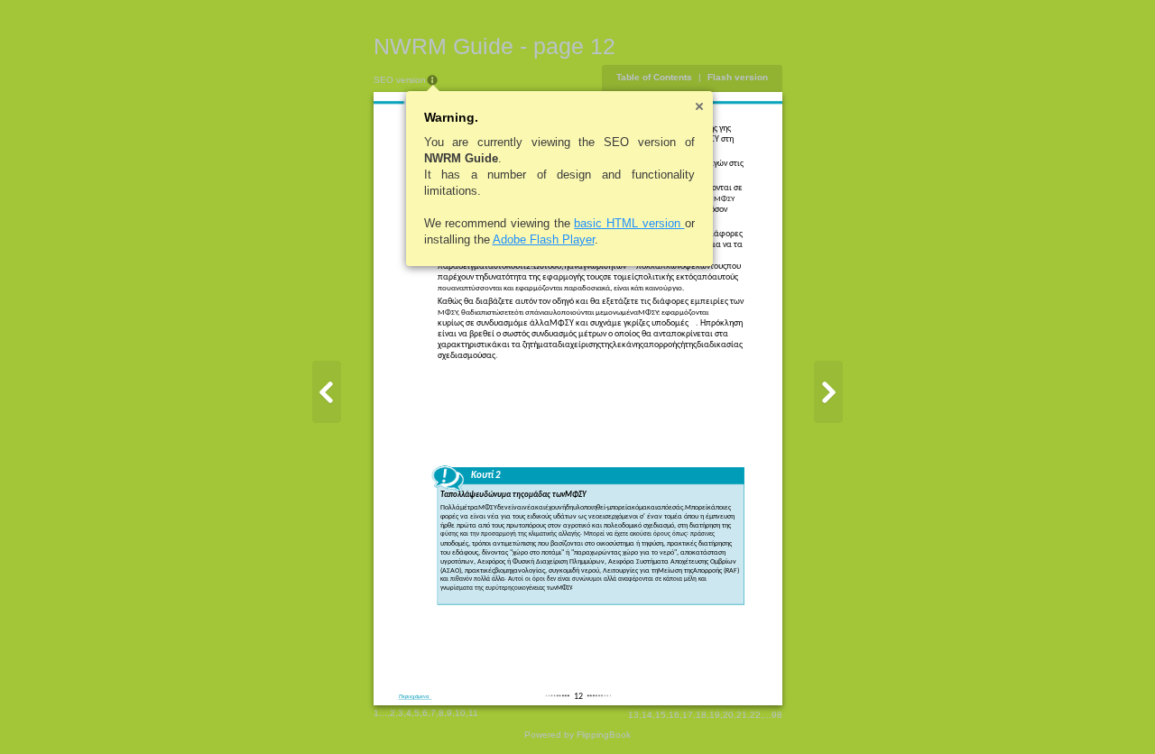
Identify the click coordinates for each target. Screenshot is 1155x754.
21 (741, 715)
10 (460, 713)
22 (755, 715)
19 (714, 715)
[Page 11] (326, 392)
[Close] (699, 106)
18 (701, 715)
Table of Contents (654, 77)
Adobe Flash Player (544, 239)
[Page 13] (828, 392)
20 (728, 715)
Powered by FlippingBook (577, 735)
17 (687, 715)
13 (633, 715)
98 (777, 715)
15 (660, 715)
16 (674, 715)
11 (473, 713)
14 (647, 715)
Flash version (737, 77)
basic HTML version (629, 223)
